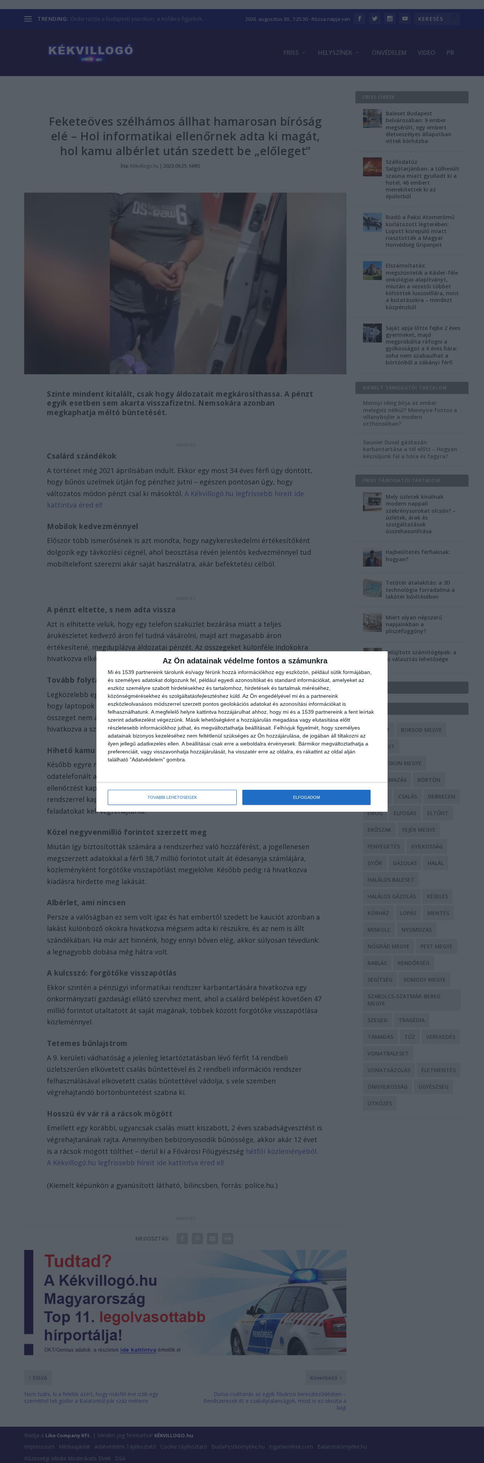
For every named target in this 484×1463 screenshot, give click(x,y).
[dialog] (242, 731)
